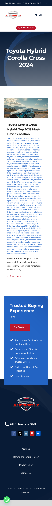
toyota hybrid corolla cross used (24, 236)
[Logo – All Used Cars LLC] (13, 8)
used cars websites (19, 251)
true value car (35, 237)
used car (10, 239)
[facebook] (13, 433)
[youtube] (32, 433)
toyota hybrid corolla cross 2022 (22, 224)
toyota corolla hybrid (18, 207)
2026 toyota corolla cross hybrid (25, 138)
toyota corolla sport (23, 223)
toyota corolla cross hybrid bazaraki (26, 175)
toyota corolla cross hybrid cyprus (21, 177)
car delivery (19, 150)
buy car (31, 140)
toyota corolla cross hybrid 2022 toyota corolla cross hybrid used (23, 162)
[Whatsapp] (7, 499)
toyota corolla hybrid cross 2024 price (23, 208)
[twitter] (20, 433)
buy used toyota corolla (26, 147)
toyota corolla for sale (20, 205)
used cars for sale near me (30, 246)
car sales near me (32, 150)
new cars (15, 159)
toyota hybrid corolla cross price (25, 233)
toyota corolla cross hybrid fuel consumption (24, 183)
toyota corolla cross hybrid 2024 (24, 164)
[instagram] (26, 433)
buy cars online (19, 143)
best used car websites (17, 140)
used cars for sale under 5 (18, 249)
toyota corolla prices (16, 221)
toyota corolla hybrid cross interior (23, 210)
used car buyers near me (25, 239)
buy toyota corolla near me (24, 145)
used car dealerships (26, 242)
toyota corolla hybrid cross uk (25, 219)
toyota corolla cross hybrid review (23, 197)
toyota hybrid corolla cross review (21, 235)
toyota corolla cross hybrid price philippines (23, 194)
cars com (11, 152)
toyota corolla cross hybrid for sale (24, 178)
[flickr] (38, 433)
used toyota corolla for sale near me (22, 252)
